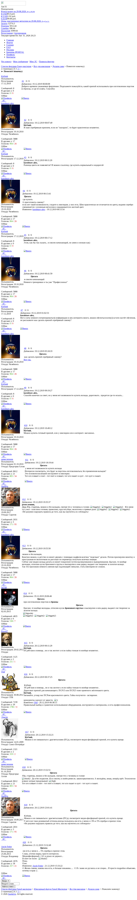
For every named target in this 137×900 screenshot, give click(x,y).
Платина (5, 26)
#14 (25, 593)
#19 (25, 805)
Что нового (6, 61)
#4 (24, 191)
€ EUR (4, 19)
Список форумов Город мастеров (16, 66)
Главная (10, 40)
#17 (26, 732)
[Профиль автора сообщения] (10, 127)
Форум (9, 42)
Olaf (36, 702)
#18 (24, 767)
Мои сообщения (20, 61)
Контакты (10, 57)
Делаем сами (58, 66)
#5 (25, 235)
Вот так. (27, 360)
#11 (26, 460)
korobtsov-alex (39, 209)
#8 (25, 348)
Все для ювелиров (42, 66)
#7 (22, 310)
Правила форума (46, 61)
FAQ (8, 47)
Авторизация (20, 33)
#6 (25, 271)
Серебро (5, 28)
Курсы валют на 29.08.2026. (18, 11)
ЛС (3, 101)
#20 (24, 842)
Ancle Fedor (38, 866)
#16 (25, 674)
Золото (4, 23)
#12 (24, 499)
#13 (24, 546)
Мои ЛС (33, 61)
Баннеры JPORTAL (15, 52)
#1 (23, 81)
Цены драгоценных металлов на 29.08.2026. (25, 21)
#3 (25, 157)
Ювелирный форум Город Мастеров (50, 889)
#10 (25, 425)
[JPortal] (13, 5)
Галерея (10, 45)
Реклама (10, 50)
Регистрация (7, 33)
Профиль (10, 54)
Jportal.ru (12, 894)
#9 (25, 388)
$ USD (4, 14)
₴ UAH (4, 16)
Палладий (5, 31)
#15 (25, 643)
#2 (25, 120)
